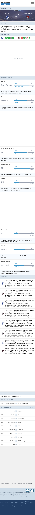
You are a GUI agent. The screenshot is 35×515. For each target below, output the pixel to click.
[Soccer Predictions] (5, 3)
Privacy (16, 502)
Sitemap (22, 502)
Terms (12, 502)
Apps (31, 502)
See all (32, 407)
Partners (7, 502)
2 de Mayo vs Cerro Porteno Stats (10, 396)
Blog (1, 502)
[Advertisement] (17, 58)
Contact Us (27, 502)
